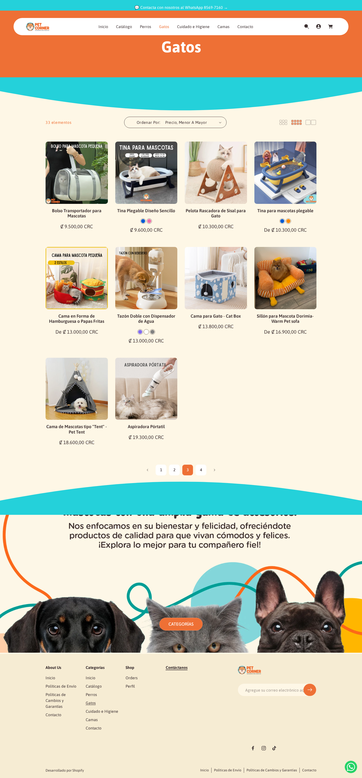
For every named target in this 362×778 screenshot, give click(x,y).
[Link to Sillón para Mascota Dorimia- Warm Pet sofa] (285, 278)
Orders (132, 678)
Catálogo (94, 686)
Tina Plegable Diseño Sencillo (146, 210)
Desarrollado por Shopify (65, 770)
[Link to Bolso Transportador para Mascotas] (77, 173)
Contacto (53, 715)
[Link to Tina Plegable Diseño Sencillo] (146, 173)
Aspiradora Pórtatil (146, 426)
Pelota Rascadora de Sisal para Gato (216, 213)
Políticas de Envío (61, 686)
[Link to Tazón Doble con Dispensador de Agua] (146, 278)
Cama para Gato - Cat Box (216, 316)
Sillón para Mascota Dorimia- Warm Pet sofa (285, 318)
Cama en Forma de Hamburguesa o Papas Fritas (76, 318)
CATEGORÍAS (181, 624)
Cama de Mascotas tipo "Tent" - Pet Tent (76, 429)
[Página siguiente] (214, 470)
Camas (92, 719)
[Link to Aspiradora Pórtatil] (146, 389)
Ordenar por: (148, 122)
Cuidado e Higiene (102, 711)
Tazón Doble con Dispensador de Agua (146, 318)
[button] (307, 26)
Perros (91, 694)
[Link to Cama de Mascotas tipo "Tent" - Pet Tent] (77, 389)
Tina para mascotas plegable (285, 210)
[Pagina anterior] (147, 470)
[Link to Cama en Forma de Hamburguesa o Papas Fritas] (77, 278)
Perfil (130, 686)
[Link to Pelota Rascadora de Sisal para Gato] (216, 173)
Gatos (91, 703)
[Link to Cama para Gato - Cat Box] (216, 278)
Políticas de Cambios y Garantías (56, 700)
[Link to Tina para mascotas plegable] (285, 173)
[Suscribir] (309, 690)
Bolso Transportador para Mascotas (76, 213)
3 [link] (188, 470)
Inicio (50, 678)
